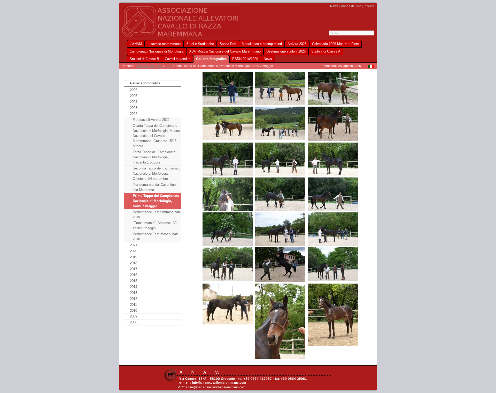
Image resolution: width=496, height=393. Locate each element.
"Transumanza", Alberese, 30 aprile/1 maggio (154, 225)
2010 (133, 311)
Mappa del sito (350, 6)
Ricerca (368, 6)
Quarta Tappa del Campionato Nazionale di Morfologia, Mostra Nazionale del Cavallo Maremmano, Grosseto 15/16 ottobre (156, 136)
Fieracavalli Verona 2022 (151, 120)
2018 (133, 263)
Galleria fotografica (149, 66)
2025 (133, 96)
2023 (133, 108)
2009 (133, 316)
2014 (133, 287)
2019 (133, 257)
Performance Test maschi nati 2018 (155, 236)
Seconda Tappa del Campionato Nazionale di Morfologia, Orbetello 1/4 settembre (156, 173)
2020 (133, 251)
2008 (133, 322)
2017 (133, 269)
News (334, 6)
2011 (133, 305)
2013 (133, 293)
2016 (133, 275)
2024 (133, 102)
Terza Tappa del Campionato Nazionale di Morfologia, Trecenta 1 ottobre (154, 157)
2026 (133, 90)
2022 (168, 66)
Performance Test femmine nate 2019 (157, 214)
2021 (133, 245)
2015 (133, 281)
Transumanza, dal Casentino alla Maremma (154, 187)
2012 (133, 299)
